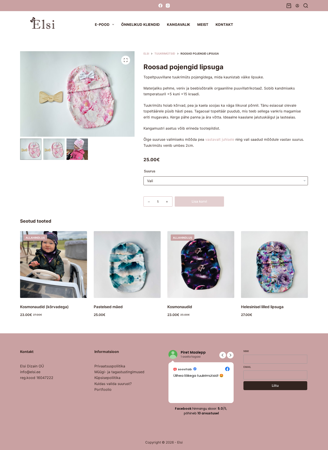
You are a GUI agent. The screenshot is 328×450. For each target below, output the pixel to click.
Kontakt (224, 24)
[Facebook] (160, 6)
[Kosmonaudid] (200, 264)
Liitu (275, 385)
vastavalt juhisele (219, 139)
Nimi (246, 351)
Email (247, 367)
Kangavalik (178, 24)
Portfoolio (103, 389)
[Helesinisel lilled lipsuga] (274, 264)
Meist (202, 24)
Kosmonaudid (179, 307)
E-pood (102, 24)
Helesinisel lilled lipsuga (262, 307)
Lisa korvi (199, 201)
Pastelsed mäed (108, 307)
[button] (230, 355)
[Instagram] (168, 6)
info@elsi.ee (30, 372)
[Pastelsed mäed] (127, 264)
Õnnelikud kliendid (140, 24)
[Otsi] (305, 5)
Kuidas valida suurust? (113, 383)
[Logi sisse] (297, 5)
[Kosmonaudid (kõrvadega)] (53, 264)
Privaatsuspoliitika (109, 366)
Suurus (149, 171)
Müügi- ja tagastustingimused (119, 372)
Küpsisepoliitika (107, 377)
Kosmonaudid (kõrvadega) (44, 307)
